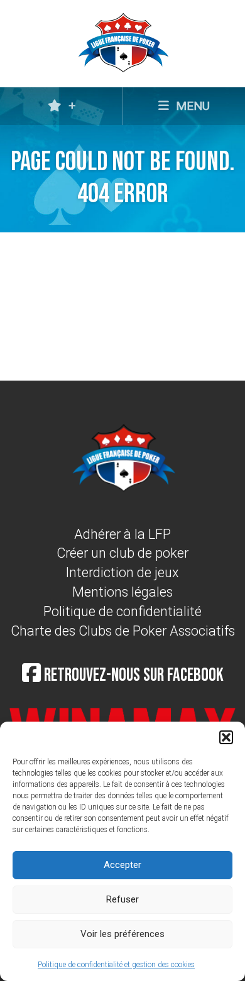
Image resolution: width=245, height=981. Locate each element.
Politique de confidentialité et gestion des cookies (116, 964)
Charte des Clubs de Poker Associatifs (123, 631)
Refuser (122, 899)
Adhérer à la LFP (122, 534)
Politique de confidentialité (122, 611)
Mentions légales (122, 592)
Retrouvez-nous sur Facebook (132, 675)
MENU (191, 106)
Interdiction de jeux (122, 572)
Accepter (122, 864)
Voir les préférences (122, 934)
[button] (226, 737)
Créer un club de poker (122, 553)
